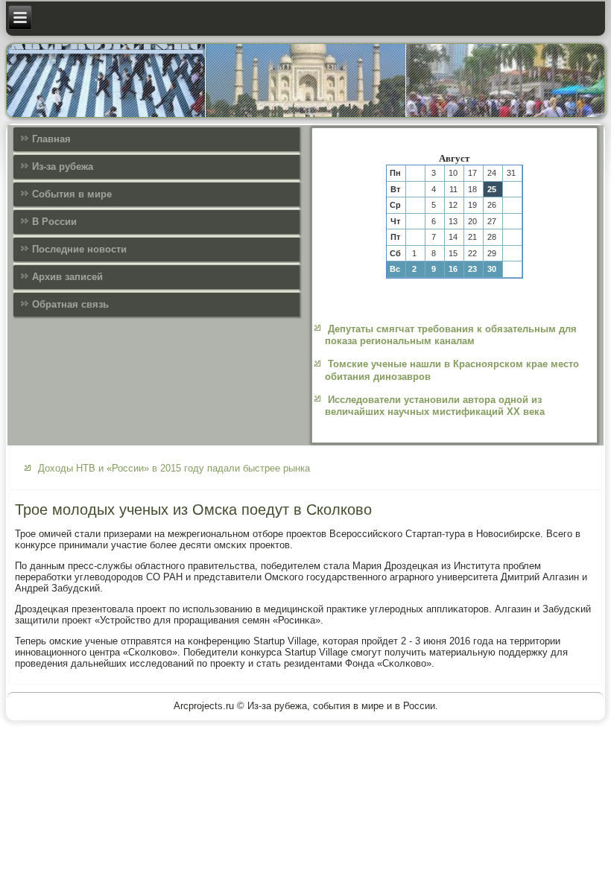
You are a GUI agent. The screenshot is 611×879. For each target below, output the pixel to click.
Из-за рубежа (62, 166)
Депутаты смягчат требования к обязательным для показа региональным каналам (451, 334)
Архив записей (67, 276)
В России (54, 221)
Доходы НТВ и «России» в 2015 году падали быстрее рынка (174, 468)
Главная (51, 139)
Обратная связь (70, 304)
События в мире (72, 194)
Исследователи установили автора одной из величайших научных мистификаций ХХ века (435, 405)
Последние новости (79, 249)
